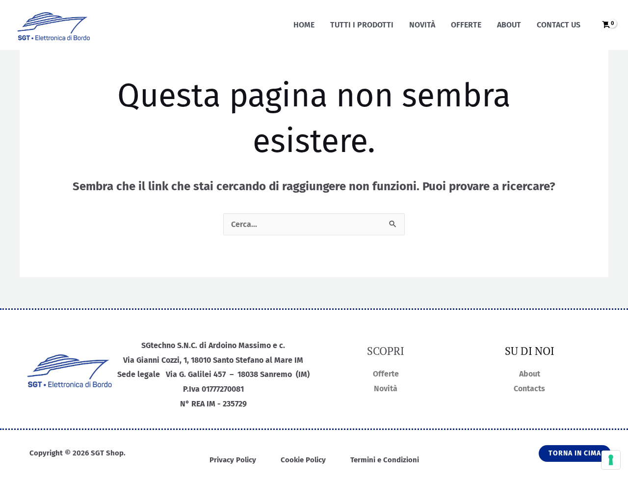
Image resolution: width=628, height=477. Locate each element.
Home (303, 25)
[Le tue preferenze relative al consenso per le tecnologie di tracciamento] (611, 460)
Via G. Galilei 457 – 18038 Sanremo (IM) (238, 374)
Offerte (466, 25)
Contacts (529, 388)
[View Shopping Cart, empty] (604, 25)
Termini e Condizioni (384, 459)
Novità (422, 25)
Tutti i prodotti (361, 25)
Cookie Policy (303, 459)
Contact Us (558, 25)
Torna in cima (575, 453)
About (509, 25)
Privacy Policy (232, 459)
